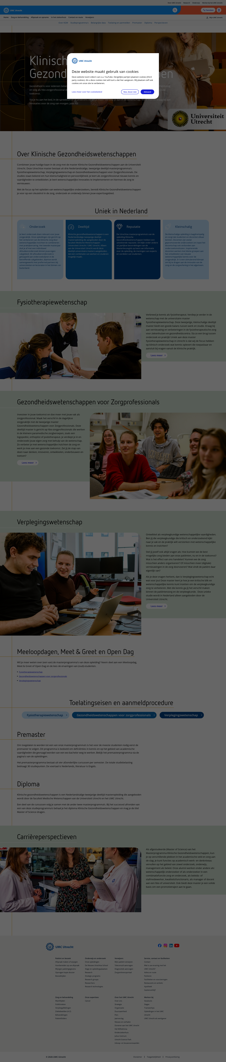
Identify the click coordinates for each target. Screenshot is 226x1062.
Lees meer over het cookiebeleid (87, 91)
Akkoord (147, 92)
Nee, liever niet (130, 92)
